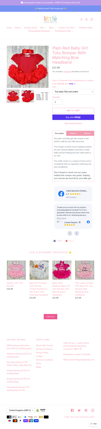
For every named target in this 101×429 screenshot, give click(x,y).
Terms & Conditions (44, 360)
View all (50, 317)
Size (54, 87)
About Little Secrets (44, 345)
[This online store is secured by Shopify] (41, 410)
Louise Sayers (71, 222)
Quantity (56, 97)
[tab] (59, 133)
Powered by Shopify (87, 417)
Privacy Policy (42, 353)
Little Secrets (75, 417)
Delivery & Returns (44, 349)
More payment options (73, 123)
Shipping (66, 71)
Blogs (38, 367)
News (38, 363)
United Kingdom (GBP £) (20, 410)
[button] (61, 218)
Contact (39, 356)
